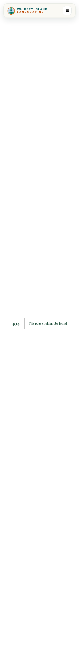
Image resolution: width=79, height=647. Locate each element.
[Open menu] (67, 10)
